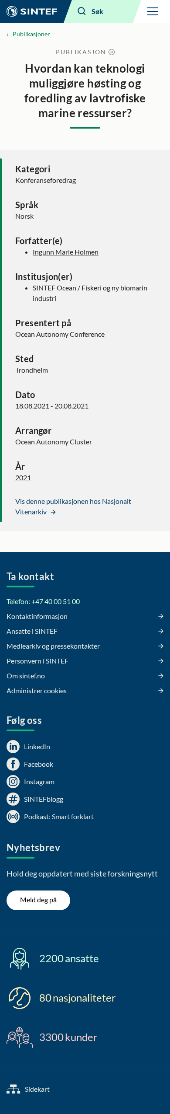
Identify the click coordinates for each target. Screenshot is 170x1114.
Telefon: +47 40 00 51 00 (43, 601)
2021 (23, 477)
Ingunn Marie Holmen (66, 252)
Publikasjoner (31, 34)
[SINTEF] (32, 11)
